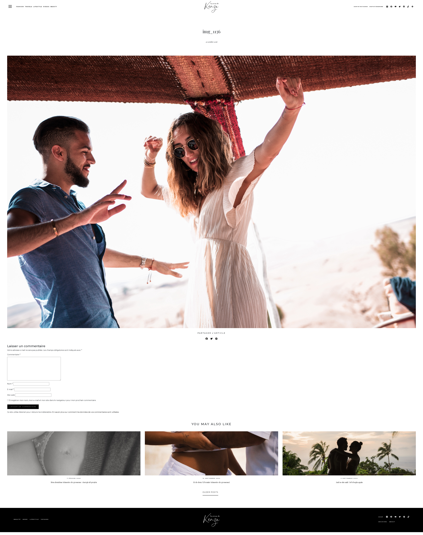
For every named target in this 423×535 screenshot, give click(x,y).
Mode (25, 519)
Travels (28, 6)
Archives (382, 521)
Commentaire (13, 355)
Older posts (210, 492)
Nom (10, 384)
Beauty (54, 6)
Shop (381, 516)
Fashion (20, 6)
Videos (46, 6)
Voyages (45, 519)
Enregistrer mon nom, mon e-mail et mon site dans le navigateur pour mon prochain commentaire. (52, 400)
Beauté (17, 519)
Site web (11, 395)
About (392, 521)
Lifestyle (37, 6)
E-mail (10, 389)
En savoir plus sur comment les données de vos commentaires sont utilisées (85, 412)
